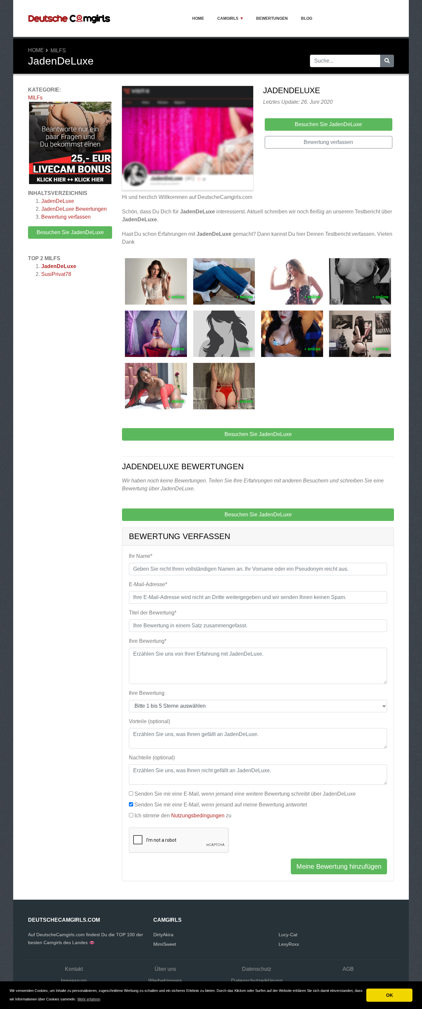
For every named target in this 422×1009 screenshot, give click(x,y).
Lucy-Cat (288, 934)
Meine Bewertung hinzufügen (338, 866)
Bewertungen (272, 18)
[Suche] (387, 61)
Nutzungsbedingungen (198, 815)
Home (198, 18)
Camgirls (227, 18)
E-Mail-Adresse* (148, 584)
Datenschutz (256, 969)
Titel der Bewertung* (152, 612)
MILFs (58, 50)
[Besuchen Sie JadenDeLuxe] (187, 139)
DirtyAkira (163, 934)
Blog (306, 18)
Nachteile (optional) (152, 757)
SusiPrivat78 (56, 274)
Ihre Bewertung (147, 693)
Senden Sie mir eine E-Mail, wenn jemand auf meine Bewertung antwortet (221, 804)
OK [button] (389, 995)
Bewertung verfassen (66, 217)
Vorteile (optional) (149, 721)
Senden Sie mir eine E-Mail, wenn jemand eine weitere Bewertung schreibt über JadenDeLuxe (245, 794)
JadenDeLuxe (57, 201)
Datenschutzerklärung (257, 981)
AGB (348, 969)
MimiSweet (164, 944)
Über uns (165, 969)
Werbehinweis (165, 981)
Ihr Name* (140, 556)
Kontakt (74, 969)
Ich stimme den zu (183, 815)
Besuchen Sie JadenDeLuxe (70, 232)
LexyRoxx (289, 944)
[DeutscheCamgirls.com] (69, 18)
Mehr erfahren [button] (88, 999)
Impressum (74, 981)
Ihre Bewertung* (147, 641)
